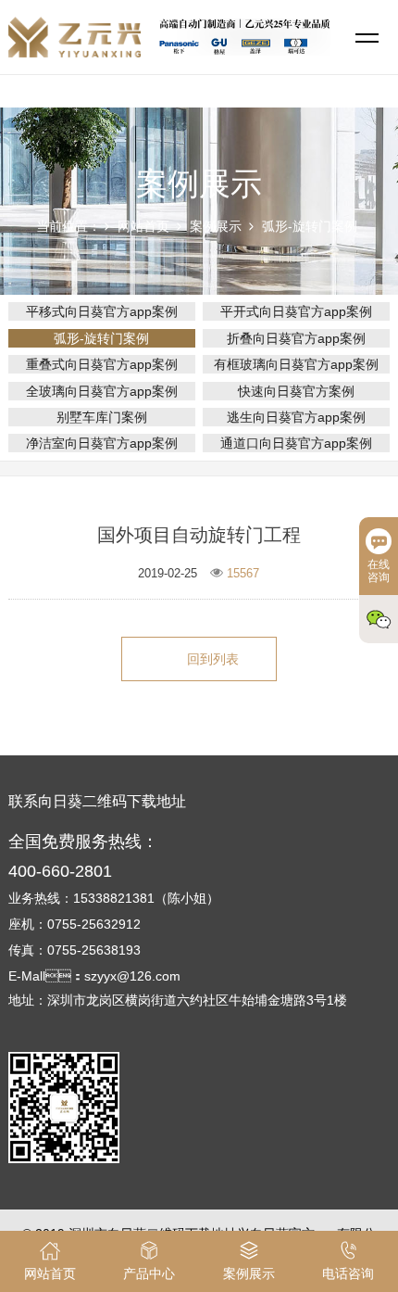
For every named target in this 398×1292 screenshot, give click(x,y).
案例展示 (216, 226)
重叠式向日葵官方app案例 (102, 364)
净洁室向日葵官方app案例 (102, 443)
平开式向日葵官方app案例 (296, 311)
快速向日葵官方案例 (296, 391)
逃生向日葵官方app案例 (296, 417)
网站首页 (143, 226)
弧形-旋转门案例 (309, 226)
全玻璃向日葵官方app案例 (102, 391)
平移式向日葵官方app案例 (102, 311)
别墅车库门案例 (101, 417)
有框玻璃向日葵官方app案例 (296, 364)
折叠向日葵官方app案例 (296, 338)
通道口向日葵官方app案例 (296, 443)
